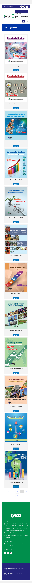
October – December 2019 (16, 104)
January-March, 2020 (16, 66)
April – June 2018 (15, 293)
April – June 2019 (15, 142)
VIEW (16, 70)
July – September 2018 (16, 255)
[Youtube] (24, 7)
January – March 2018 (16, 330)
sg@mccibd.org (9, 6)
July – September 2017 (16, 406)
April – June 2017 (15, 444)
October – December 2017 (16, 368)
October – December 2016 (16, 482)
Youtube (8, 553)
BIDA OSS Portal (9, 557)
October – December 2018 (16, 217)
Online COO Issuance (22, 11)
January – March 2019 (16, 179)
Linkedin (11, 553)
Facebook (5, 553)
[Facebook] (21, 7)
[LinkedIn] (27, 7)
